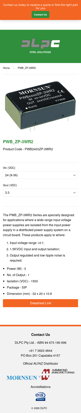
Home (6, 68)
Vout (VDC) (10, 185)
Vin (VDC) (9, 168)
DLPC (43, 408)
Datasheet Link (40, 303)
